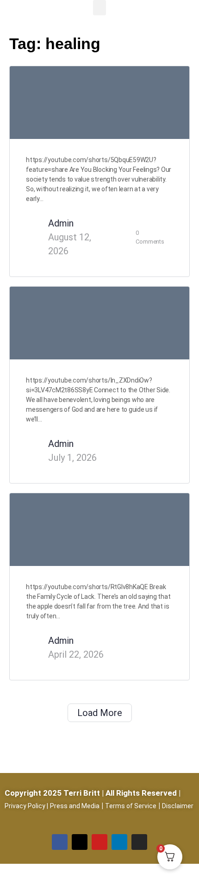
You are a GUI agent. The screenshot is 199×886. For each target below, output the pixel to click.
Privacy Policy (25, 806)
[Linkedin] (119, 842)
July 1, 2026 (72, 457)
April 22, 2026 (76, 654)
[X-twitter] (79, 842)
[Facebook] (60, 842)
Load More (99, 712)
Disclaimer (177, 806)
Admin (61, 223)
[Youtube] (99, 842)
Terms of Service (130, 806)
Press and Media (75, 806)
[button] (99, 7)
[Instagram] (139, 842)
